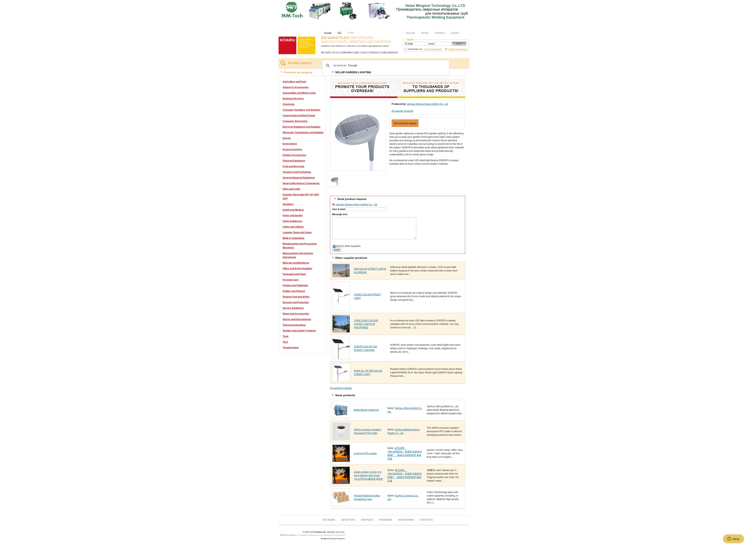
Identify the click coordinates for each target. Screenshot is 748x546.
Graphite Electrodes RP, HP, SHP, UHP (301, 196)
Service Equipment (293, 308)
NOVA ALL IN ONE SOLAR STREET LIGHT (368, 372)
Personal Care (291, 279)
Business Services (293, 98)
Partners (385, 520)
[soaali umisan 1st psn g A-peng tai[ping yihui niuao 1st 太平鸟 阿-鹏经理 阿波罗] (341, 482)
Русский (328, 32)
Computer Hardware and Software (301, 109)
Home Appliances (292, 221)
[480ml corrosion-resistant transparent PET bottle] (341, 438)
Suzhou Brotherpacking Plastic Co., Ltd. (403, 431)
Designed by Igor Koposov (333, 538)
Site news (328, 520)
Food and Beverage (293, 166)
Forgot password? (433, 48)
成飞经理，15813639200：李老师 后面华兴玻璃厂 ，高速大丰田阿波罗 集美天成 (404, 453)
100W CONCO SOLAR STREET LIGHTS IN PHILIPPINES (366, 324)
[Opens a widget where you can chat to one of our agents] (733, 539)
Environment (290, 143)
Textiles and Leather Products (299, 330)
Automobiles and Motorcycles (299, 93)
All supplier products (402, 110)
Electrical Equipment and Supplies (301, 126)
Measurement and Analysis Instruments (298, 255)
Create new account (457, 48)
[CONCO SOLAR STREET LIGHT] (341, 309)
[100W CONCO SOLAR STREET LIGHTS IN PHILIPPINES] (341, 331)
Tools (285, 336)
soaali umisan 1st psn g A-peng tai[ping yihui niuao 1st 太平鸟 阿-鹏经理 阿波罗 (368, 475)
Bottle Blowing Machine (366, 409)
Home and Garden (293, 215)
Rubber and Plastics (294, 291)
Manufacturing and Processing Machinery (300, 245)
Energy (287, 138)
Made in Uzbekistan (293, 238)
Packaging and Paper (294, 274)
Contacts (455, 32)
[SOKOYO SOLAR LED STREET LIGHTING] (341, 358)
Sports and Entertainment (297, 319)
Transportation (291, 347)
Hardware (288, 204)
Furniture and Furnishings (297, 172)
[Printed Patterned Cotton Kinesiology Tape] (341, 504)
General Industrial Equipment (299, 177)
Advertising (440, 32)
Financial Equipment (294, 160)
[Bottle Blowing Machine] (341, 417)
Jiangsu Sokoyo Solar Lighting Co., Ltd (427, 103)
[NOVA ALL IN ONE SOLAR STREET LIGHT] (341, 380)
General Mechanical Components (301, 183)
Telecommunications (294, 325)
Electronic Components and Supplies (303, 132)
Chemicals (289, 104)
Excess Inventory (292, 149)
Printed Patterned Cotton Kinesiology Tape (367, 497)
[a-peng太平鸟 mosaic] (341, 460)
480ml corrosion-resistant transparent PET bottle (367, 431)
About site (410, 32)
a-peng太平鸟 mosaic (365, 453)
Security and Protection (296, 302)
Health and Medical (293, 209)
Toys (285, 342)
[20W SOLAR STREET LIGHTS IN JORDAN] (341, 276)
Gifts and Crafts (291, 189)
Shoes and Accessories (296, 313)
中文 (339, 32)
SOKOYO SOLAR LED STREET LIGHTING (365, 348)
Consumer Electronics (295, 121)
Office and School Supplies (297, 268)
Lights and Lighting (293, 226)
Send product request (405, 123)
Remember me (415, 48)
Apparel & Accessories (296, 87)
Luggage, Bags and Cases (297, 232)
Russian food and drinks (296, 296)
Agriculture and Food (294, 81)
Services (425, 32)
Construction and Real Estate (299, 115)
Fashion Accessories (294, 155)
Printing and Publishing (295, 285)
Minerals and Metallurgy (296, 262)
